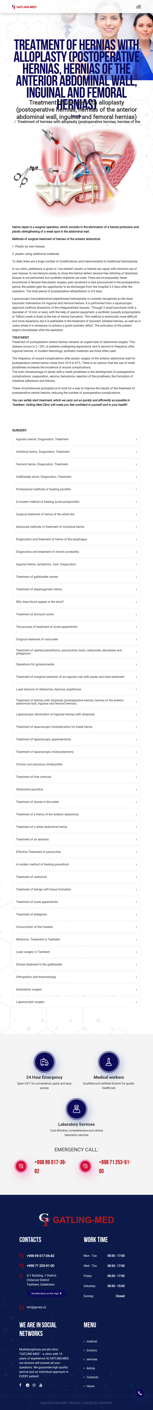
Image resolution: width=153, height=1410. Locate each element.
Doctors (92, 1350)
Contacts (92, 1377)
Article (91, 1368)
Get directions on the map (45, 1293)
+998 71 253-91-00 (115, 1167)
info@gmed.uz (36, 1307)
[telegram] (28, 1385)
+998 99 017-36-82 (50, 1167)
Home (90, 1386)
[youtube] (41, 1385)
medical (92, 1341)
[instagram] (34, 1385)
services (92, 1359)
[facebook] (21, 1385)
